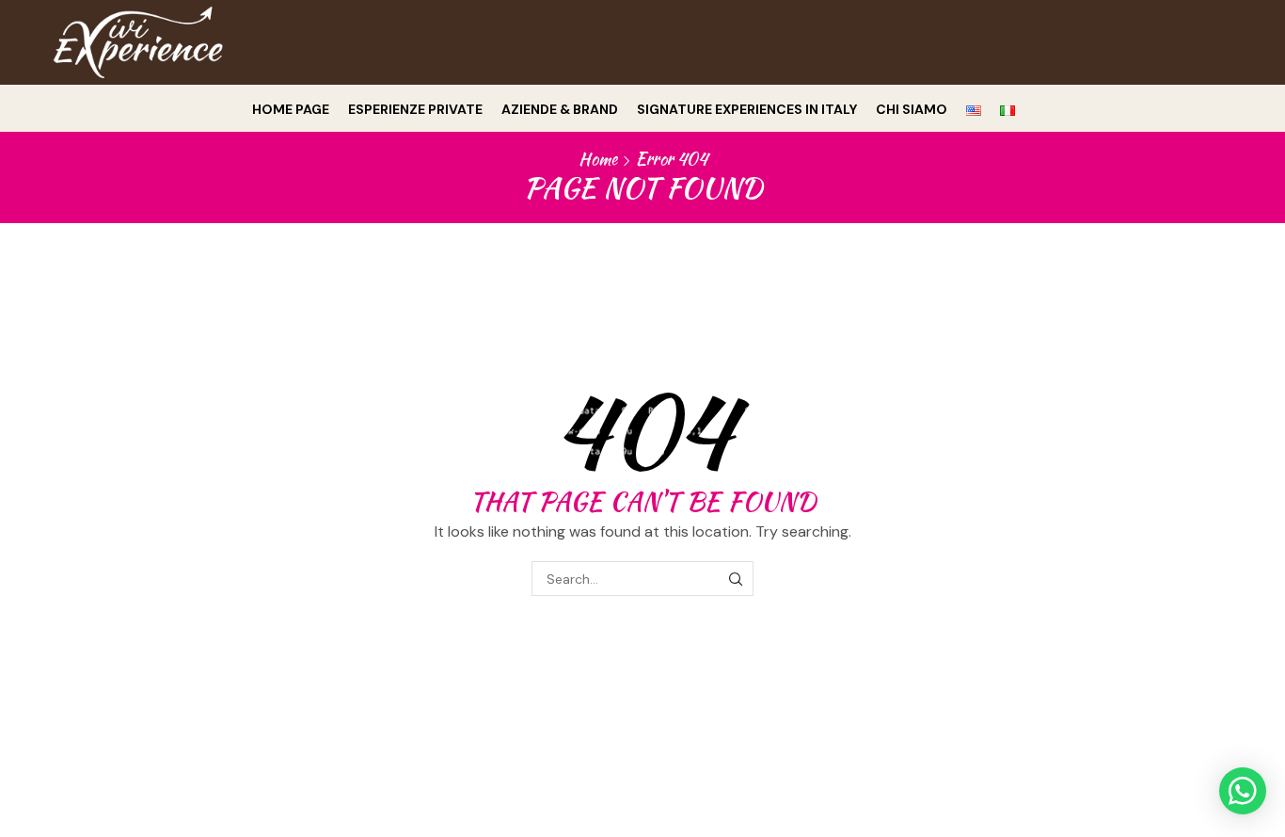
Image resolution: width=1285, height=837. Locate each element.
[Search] (736, 578)
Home (598, 159)
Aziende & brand (559, 109)
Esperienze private (415, 109)
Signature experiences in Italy (747, 109)
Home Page (290, 109)
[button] (1242, 790)
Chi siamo (911, 109)
